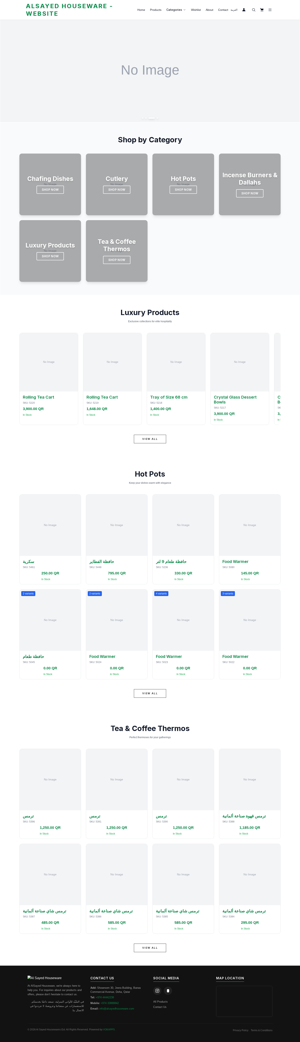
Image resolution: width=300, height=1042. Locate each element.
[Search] (254, 10)
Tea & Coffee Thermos (150, 728)
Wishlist (196, 9)
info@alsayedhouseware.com (116, 1008)
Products (155, 9)
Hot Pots (150, 473)
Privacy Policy (240, 1030)
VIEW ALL (150, 438)
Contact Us (160, 1007)
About (209, 9)
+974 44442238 (105, 997)
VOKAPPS (109, 1029)
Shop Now (50, 189)
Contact (223, 9)
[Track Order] (244, 10)
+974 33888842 (110, 1003)
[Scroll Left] (24, 379)
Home (141, 9)
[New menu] (270, 10)
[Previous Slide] (7, 71)
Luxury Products (150, 312)
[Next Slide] (292, 71)
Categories (174, 9)
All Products (160, 1001)
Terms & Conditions (261, 1030)
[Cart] (262, 10)
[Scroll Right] (276, 379)
